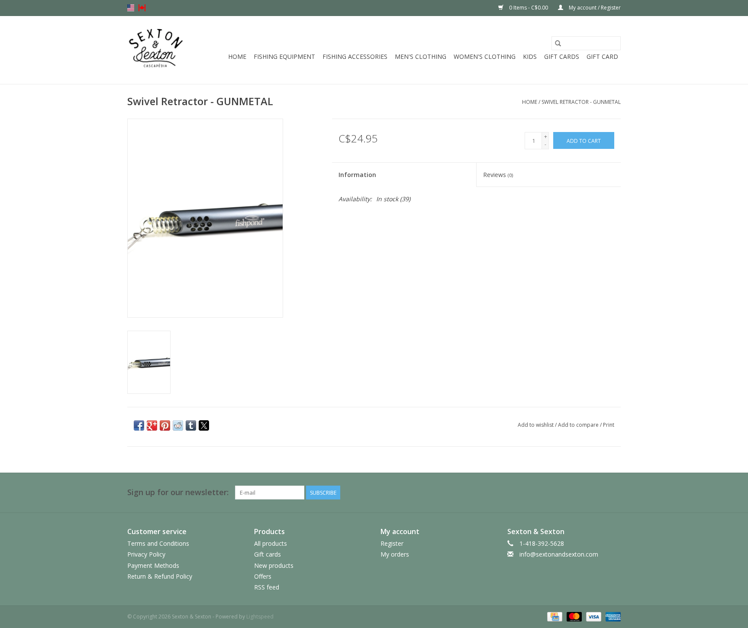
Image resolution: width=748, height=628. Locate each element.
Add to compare (579, 424)
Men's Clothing (420, 56)
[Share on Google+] (152, 425)
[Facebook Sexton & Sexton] (598, 492)
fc (142, 7)
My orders (394, 554)
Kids (530, 56)
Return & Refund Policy (159, 576)
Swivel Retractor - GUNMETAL (581, 102)
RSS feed (266, 587)
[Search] (557, 43)
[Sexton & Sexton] (156, 50)
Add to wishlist (536, 424)
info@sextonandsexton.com (558, 554)
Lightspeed (260, 616)
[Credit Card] (553, 616)
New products (273, 565)
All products (270, 543)
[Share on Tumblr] (191, 425)
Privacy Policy (146, 554)
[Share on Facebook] (139, 425)
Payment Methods (153, 565)
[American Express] (612, 616)
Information (357, 175)
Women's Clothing (485, 56)
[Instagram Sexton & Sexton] (614, 492)
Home (237, 56)
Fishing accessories (354, 56)
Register (391, 543)
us (130, 7)
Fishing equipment (284, 56)
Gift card (602, 56)
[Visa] (593, 616)
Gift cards (561, 56)
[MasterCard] (573, 616)
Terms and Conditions (158, 543)
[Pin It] (165, 425)
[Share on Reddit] (178, 425)
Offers (262, 576)
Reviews (498, 175)
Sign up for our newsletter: (178, 492)
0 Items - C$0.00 (528, 7)
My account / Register (594, 7)
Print (608, 424)
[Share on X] (204, 425)
